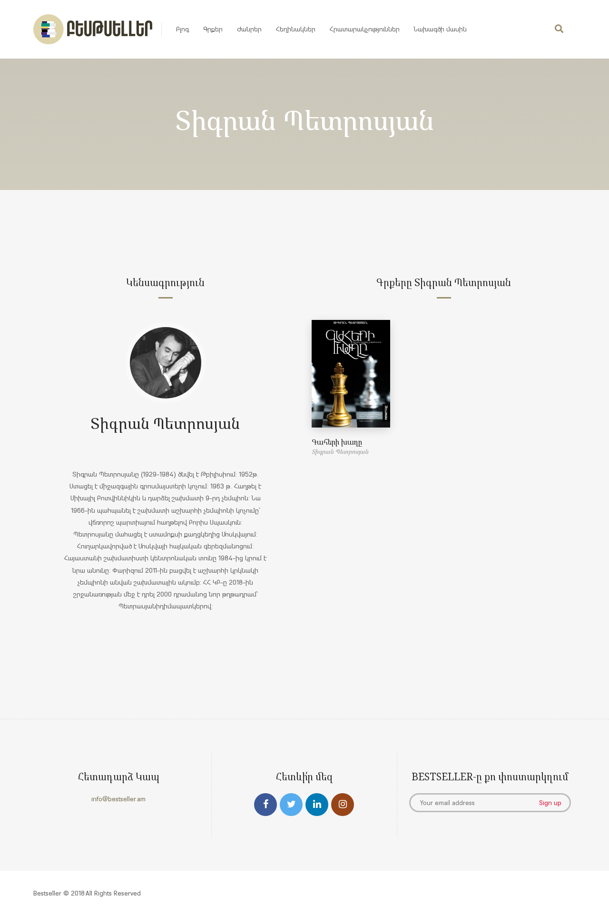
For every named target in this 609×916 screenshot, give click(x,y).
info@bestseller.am (118, 799)
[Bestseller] (92, 29)
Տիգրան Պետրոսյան (165, 423)
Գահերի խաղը (337, 442)
